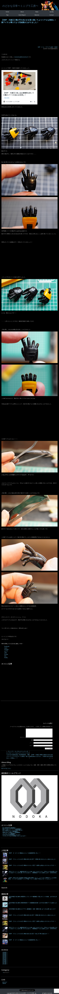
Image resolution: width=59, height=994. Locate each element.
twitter (4, 983)
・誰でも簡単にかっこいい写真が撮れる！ (12, 830)
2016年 (4, 964)
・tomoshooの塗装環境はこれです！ (11, 835)
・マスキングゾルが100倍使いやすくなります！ (13, 836)
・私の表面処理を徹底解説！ (8, 828)
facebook (6, 646)
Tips (7, 15)
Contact (52, 15)
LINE (5, 653)
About (22, 12)
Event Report (22, 15)
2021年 (4, 958)
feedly (6, 657)
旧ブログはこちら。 (6, 768)
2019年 (4, 960)
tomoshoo (39, 993)
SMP (39, 47)
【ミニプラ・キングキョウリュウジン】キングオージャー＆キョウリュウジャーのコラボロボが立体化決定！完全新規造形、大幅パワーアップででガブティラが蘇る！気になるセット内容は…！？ (17, 755)
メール (31, 743)
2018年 (4, 961)
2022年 (4, 957)
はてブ (6, 651)
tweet (5, 648)
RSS (5, 656)
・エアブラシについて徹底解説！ (10, 831)
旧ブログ (5, 982)
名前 (32, 740)
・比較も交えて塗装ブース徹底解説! (10, 832)
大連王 (56, 47)
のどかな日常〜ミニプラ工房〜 (20, 5)
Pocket (6, 654)
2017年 (4, 963)
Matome (37, 15)
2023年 (4, 956)
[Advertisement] (29, 35)
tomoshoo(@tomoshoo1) (21, 57)
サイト (31, 745)
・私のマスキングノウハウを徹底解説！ (11, 829)
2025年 (4, 953)
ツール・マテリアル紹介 (47, 47)
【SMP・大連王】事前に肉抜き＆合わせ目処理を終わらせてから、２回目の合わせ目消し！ (41, 756)
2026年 (4, 952)
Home (7, 12)
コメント (22, 737)
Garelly (52, 12)
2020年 (4, 959)
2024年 (4, 954)
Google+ (6, 649)
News (36, 12)
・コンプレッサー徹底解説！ (8, 833)
